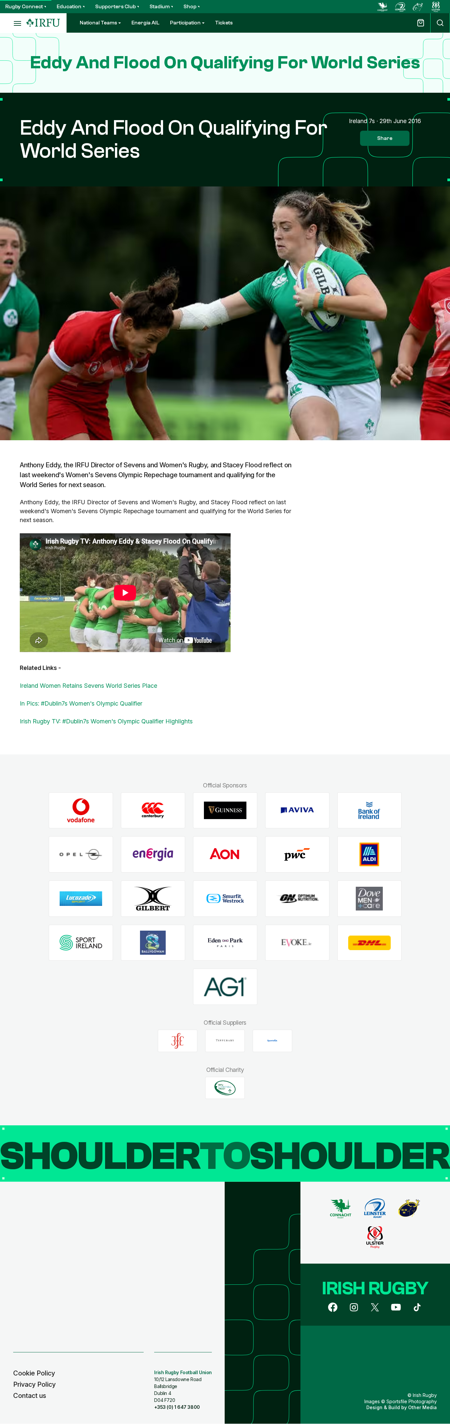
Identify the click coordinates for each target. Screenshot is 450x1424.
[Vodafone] (81, 810)
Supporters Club (115, 7)
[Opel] (81, 855)
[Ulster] (436, 6)
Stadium (160, 7)
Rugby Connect (24, 7)
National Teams (98, 23)
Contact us (29, 1396)
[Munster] (418, 6)
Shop (189, 7)
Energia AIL (145, 23)
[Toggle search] (440, 23)
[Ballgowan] (153, 943)
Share (384, 138)
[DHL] (369, 943)
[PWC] (297, 855)
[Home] (43, 23)
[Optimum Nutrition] (297, 899)
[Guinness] (225, 810)
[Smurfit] (225, 899)
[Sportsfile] (272, 1041)
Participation (185, 23)
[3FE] (177, 1041)
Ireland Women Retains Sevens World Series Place (88, 685)
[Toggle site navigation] (13, 23)
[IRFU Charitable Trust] (225, 1088)
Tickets (224, 23)
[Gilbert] (153, 899)
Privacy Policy (34, 1384)
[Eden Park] (225, 943)
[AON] (225, 855)
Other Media (422, 1407)
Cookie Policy (34, 1373)
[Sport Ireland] (81, 943)
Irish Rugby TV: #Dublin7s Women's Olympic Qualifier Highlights (106, 721)
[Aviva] (297, 810)
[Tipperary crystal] (225, 1041)
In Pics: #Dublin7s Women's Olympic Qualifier (81, 703)
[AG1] (225, 987)
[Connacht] (382, 6)
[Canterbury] (153, 810)
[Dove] (369, 899)
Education (69, 7)
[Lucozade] (81, 899)
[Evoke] (297, 943)
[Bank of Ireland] (369, 810)
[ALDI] (369, 855)
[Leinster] (400, 6)
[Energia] (153, 855)
